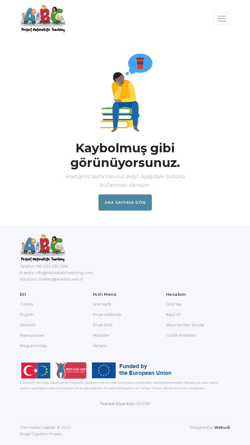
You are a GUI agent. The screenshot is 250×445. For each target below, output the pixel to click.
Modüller (101, 335)
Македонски (32, 335)
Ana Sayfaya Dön (125, 202)
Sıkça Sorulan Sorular (185, 325)
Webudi (222, 427)
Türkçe (26, 304)
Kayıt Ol (173, 314)
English (27, 314)
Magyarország (33, 345)
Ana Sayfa (102, 304)
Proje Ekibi (102, 325)
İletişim (100, 345)
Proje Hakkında (107, 314)
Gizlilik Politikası (180, 335)
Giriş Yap (173, 304)
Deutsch (28, 325)
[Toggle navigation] (222, 19)
